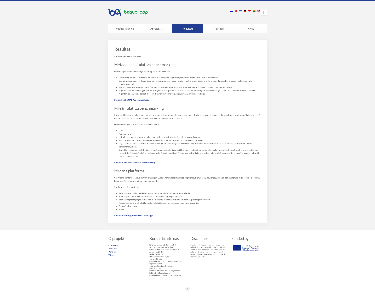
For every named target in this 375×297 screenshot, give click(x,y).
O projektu (156, 28)
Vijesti (250, 28)
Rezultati (187, 28)
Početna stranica (124, 28)
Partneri (219, 28)
